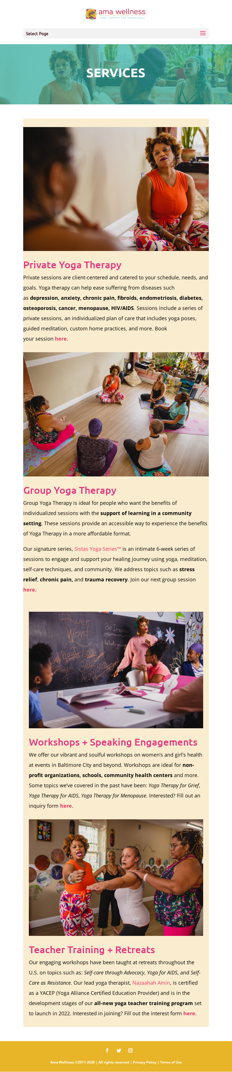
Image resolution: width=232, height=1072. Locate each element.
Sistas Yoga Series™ (97, 548)
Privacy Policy (144, 1062)
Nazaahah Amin (151, 982)
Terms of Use (171, 1062)
